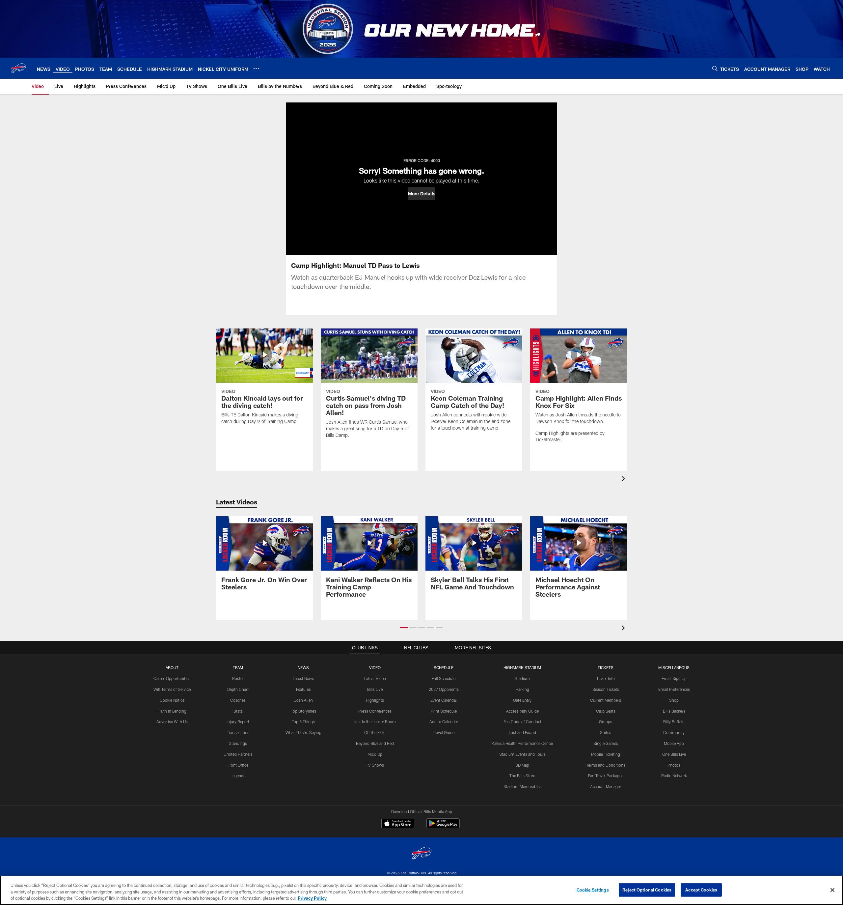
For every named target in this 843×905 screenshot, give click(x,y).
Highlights (375, 700)
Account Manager (605, 786)
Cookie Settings (593, 889)
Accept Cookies (701, 889)
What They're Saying (303, 732)
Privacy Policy (312, 898)
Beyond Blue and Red (375, 743)
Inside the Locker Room (375, 721)
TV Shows (375, 765)
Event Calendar (443, 700)
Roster (238, 678)
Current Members (605, 700)
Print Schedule (444, 711)
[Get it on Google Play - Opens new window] (443, 827)
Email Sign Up (674, 678)
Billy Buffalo (674, 721)
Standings (238, 743)
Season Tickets (605, 689)
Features (303, 689)
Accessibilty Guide (522, 711)
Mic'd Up (374, 754)
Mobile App (674, 743)
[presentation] (624, 479)
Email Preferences (674, 689)
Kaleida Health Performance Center (522, 743)
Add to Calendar (443, 721)
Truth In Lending (172, 711)
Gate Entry (522, 700)
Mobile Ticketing (605, 754)
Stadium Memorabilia (522, 786)
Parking (522, 689)
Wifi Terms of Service (172, 689)
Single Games (605, 743)
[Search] (715, 68)
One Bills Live (674, 754)
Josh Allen (303, 700)
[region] (421, 890)
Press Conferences (375, 711)
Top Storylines (303, 711)
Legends (238, 775)
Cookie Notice (172, 700)
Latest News (303, 678)
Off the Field (375, 732)
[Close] (832, 890)
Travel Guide (443, 732)
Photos (673, 765)
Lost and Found (522, 732)
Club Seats (605, 711)
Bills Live (375, 689)
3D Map (522, 765)
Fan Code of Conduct (522, 721)
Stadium (522, 678)
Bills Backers (674, 711)
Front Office (238, 765)
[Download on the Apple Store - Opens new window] (397, 824)
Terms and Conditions (605, 765)
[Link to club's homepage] (18, 68)
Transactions (238, 732)
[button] (421, 193)
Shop (674, 700)
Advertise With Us (172, 721)
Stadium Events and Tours (522, 754)
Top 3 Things (303, 721)
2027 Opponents (444, 689)
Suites (605, 732)
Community (674, 732)
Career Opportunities (171, 678)
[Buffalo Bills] (421, 854)
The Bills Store (522, 775)
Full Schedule (443, 678)
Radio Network (674, 775)
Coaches (238, 700)
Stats (238, 711)
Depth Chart (238, 689)
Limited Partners (238, 754)
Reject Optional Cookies (646, 889)
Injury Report (238, 721)
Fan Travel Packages (605, 775)
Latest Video (375, 678)
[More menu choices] (256, 68)
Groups (605, 721)
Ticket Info (605, 678)
